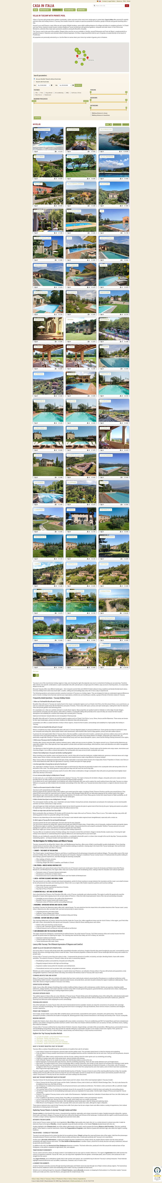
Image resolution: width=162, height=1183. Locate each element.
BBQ (67, 92)
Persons (115, 124)
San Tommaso (73, 265)
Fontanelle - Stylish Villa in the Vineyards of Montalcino (52, 1043)
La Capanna (72, 482)
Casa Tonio (39, 618)
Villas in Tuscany (45, 1179)
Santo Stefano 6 (106, 238)
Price (124, 124)
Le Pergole (39, 374)
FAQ (124, 1)
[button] (87, 58)
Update (37, 118)
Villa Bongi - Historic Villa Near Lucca (47, 1038)
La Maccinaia (72, 428)
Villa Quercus (73, 129)
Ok (127, 5)
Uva (101, 211)
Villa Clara (104, 184)
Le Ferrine (72, 374)
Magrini (70, 319)
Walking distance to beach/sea (101, 115)
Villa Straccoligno (42, 129)
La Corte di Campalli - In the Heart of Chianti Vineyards (52, 1036)
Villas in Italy (35, 1179)
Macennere (104, 319)
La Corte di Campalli (75, 455)
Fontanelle (72, 537)
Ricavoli (103, 265)
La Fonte (38, 455)
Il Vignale (104, 482)
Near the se (38, 95)
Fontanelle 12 (40, 537)
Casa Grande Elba (41, 645)
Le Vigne (71, 346)
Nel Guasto (72, 292)
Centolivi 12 (72, 564)
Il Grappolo (39, 509)
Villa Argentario (74, 211)
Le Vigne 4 (38, 346)
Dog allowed (49, 92)
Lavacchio (71, 401)
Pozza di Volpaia (41, 292)
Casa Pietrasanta (107, 618)
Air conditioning (59, 92)
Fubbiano (71, 509)
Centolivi (104, 564)
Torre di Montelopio (42, 238)
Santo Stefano (40, 265)
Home (128, 1)
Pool (41, 92)
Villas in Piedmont (56, 1179)
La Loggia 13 (104, 428)
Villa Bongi (39, 211)
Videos (75, 1179)
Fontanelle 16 (105, 509)
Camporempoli (73, 645)
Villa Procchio (106, 129)
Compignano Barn (107, 537)
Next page (35, 671)
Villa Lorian (39, 156)
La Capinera (39, 482)
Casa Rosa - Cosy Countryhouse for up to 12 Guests (52, 1041)
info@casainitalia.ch (76, 1181)
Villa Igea (38, 184)
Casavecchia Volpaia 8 (43, 591)
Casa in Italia (43, 5)
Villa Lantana (73, 156)
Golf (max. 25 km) (76, 92)
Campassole (105, 645)
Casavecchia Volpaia (75, 591)
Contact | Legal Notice (108, 1)
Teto (69, 238)
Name (107, 124)
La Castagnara (106, 455)
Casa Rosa (71, 618)
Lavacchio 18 (105, 374)
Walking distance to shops (99, 113)
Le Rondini (104, 346)
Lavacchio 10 (39, 401)
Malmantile (39, 319)
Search (78, 85)
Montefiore (104, 292)
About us (119, 1)
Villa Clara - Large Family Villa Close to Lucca (50, 1040)
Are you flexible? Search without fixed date (48, 79)
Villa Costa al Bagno (75, 184)
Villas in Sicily (67, 1179)
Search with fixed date (42, 81)
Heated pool (48, 95)
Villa (36, 92)
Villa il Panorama (106, 156)
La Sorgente (105, 401)
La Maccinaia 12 (40, 428)
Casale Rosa (105, 591)
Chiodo (37, 564)
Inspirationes (82, 1179)
